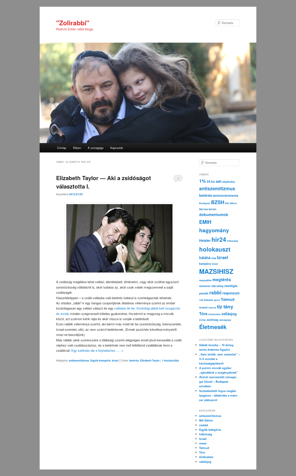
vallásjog (229, 313)
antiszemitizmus (79, 360)
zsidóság (212, 320)
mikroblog (217, 286)
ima (213, 258)
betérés (134, 360)
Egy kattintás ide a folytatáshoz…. (97, 350)
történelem (214, 314)
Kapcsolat (116, 148)
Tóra (203, 313)
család (203, 425)
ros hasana (206, 300)
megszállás (205, 280)
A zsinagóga (95, 148)
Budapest (204, 203)
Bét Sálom (231, 203)
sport (217, 300)
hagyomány (214, 230)
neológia (230, 286)
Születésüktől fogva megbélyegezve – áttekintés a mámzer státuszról (218, 395)
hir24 (218, 239)
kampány (205, 264)
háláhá (204, 257)
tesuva (212, 307)
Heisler (205, 240)
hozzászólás (170, 360)
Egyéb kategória (100, 360)
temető (203, 307)
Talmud (227, 299)
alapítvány (228, 182)
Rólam (77, 148)
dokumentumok (213, 214)
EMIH (205, 221)
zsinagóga (225, 319)
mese (202, 443)
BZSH (217, 202)
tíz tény (225, 306)
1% (202, 180)
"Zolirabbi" (72, 22)
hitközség (232, 240)
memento (204, 286)
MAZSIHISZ (216, 271)
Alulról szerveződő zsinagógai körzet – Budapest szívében (218, 381)
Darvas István (207, 209)
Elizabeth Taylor (150, 360)
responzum (231, 293)
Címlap (61, 148)
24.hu (211, 181)
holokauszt (214, 249)
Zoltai (202, 319)
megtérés (221, 279)
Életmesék (212, 327)
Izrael (115, 360)
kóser (215, 263)
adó (218, 181)
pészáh (203, 293)
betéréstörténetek (225, 196)
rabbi (215, 292)
